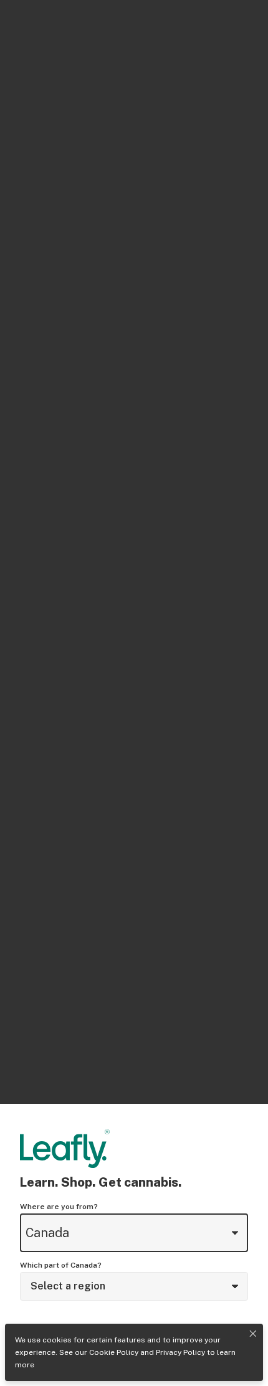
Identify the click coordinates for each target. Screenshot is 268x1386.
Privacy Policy (180, 1352)
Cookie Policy (113, 1352)
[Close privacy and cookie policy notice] (253, 1334)
